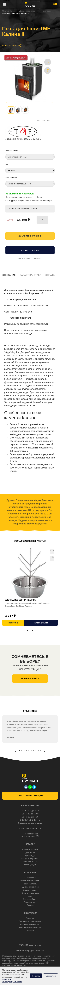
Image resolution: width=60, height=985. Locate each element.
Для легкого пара (30, 849)
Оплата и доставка (30, 893)
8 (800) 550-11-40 (30, 819)
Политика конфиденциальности (30, 951)
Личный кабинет (30, 899)
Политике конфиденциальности (12, 980)
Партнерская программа (30, 921)
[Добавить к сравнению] (47, 70)
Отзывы (30, 905)
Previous (27, 631)
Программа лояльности (30, 927)
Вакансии (30, 918)
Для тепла (30, 852)
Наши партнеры (30, 884)
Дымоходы (30, 855)
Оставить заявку (30, 679)
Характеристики (30, 275)
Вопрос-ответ (30, 902)
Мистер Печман (9, 11)
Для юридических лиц (30, 924)
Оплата (50, 275)
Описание (9, 275)
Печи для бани (44, 11)
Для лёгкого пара (27, 11)
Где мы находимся (30, 887)
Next (32, 631)
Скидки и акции (30, 890)
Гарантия (30, 930)
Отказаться (50, 976)
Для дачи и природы (30, 858)
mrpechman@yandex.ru (30, 828)
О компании (30, 878)
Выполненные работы (30, 881)
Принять (36, 976)
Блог (30, 896)
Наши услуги (30, 864)
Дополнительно (30, 861)
